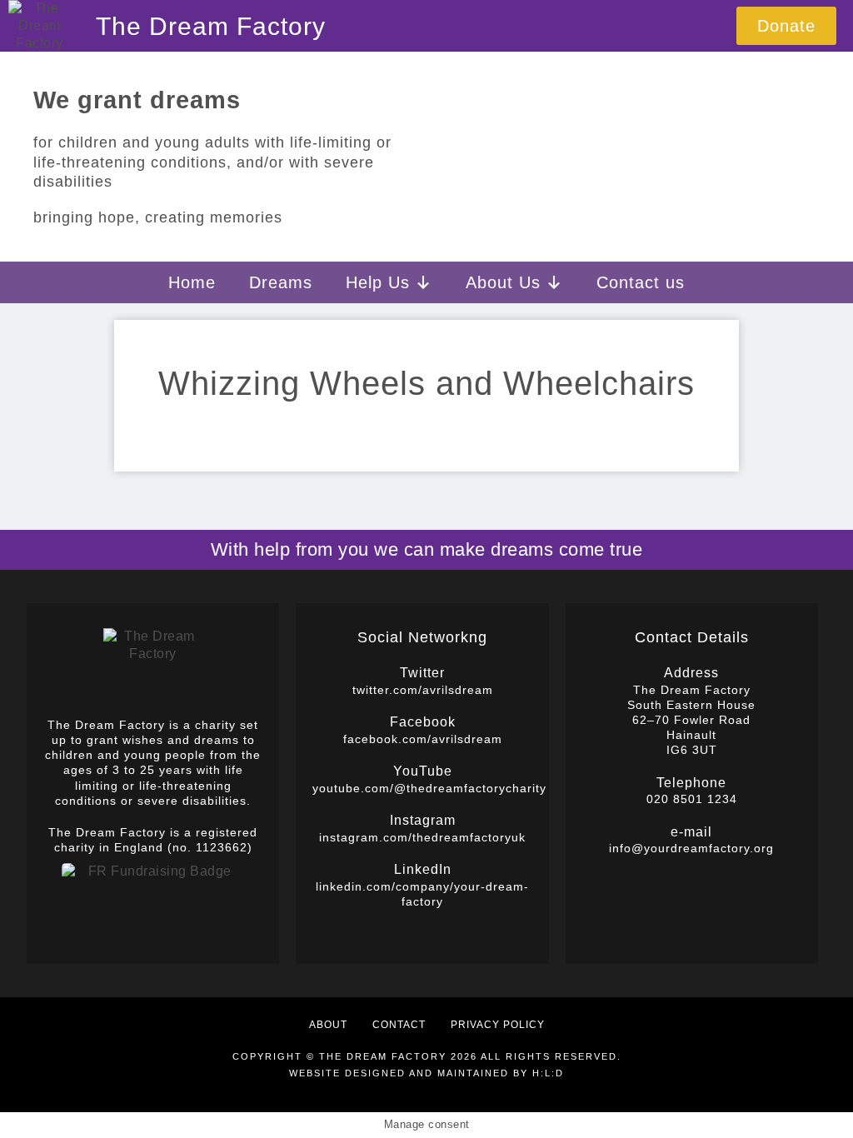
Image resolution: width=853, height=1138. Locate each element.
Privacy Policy (498, 1025)
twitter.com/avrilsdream (422, 689)
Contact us (640, 282)
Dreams (280, 282)
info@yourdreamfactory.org (691, 848)
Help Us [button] (378, 282)
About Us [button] (503, 282)
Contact (399, 1025)
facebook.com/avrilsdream (422, 739)
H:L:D (548, 1073)
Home (192, 282)
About (328, 1025)
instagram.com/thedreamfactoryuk (422, 837)
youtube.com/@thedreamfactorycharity (429, 788)
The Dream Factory (211, 26)
